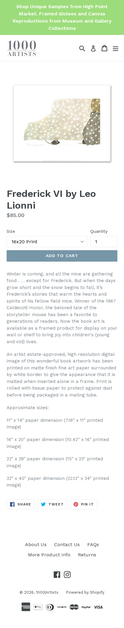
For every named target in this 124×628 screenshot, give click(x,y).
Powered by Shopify (85, 592)
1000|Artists (47, 592)
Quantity (98, 231)
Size (11, 231)
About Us (36, 544)
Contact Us (67, 544)
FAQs (93, 544)
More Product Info (49, 555)
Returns (87, 555)
